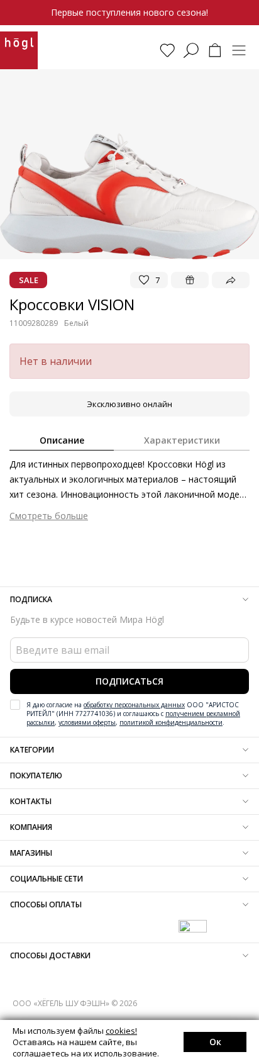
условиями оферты (87, 722)
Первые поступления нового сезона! (129, 12)
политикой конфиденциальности (171, 722)
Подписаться (129, 681)
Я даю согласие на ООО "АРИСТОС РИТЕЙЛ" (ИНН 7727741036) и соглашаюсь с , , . (133, 713)
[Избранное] (167, 50)
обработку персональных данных (134, 704)
